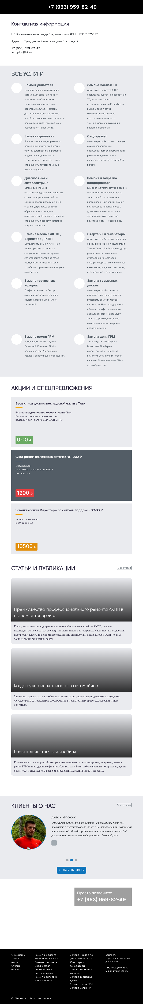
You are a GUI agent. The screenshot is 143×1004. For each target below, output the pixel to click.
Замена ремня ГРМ (81, 984)
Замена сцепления (46, 962)
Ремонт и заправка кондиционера (46, 978)
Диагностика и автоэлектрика (44, 971)
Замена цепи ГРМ (80, 987)
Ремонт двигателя (45, 954)
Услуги (15, 958)
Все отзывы (124, 805)
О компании (18, 954)
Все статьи (124, 567)
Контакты (111, 954)
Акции (14, 962)
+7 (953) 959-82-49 (72, 7)
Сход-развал (42, 965)
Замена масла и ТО (46, 958)
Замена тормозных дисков (81, 978)
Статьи (15, 965)
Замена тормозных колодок (81, 971)
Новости (16, 969)
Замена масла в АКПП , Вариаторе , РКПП (83, 956)
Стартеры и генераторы (77, 964)
